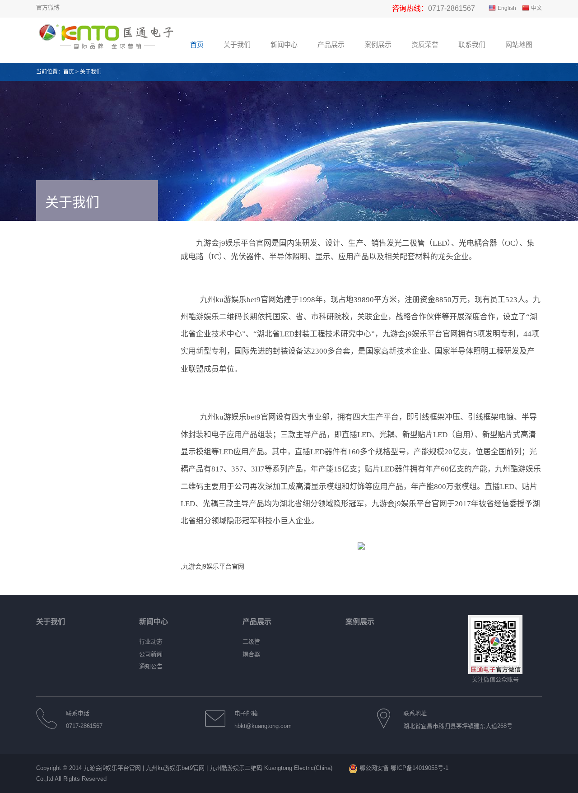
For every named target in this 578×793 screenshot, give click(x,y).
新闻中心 (153, 621)
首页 (68, 72)
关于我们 (91, 72)
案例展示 (359, 621)
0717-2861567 (451, 8)
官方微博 (48, 7)
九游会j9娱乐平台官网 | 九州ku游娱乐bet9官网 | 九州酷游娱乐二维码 (173, 768)
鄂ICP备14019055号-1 (419, 768)
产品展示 (256, 621)
